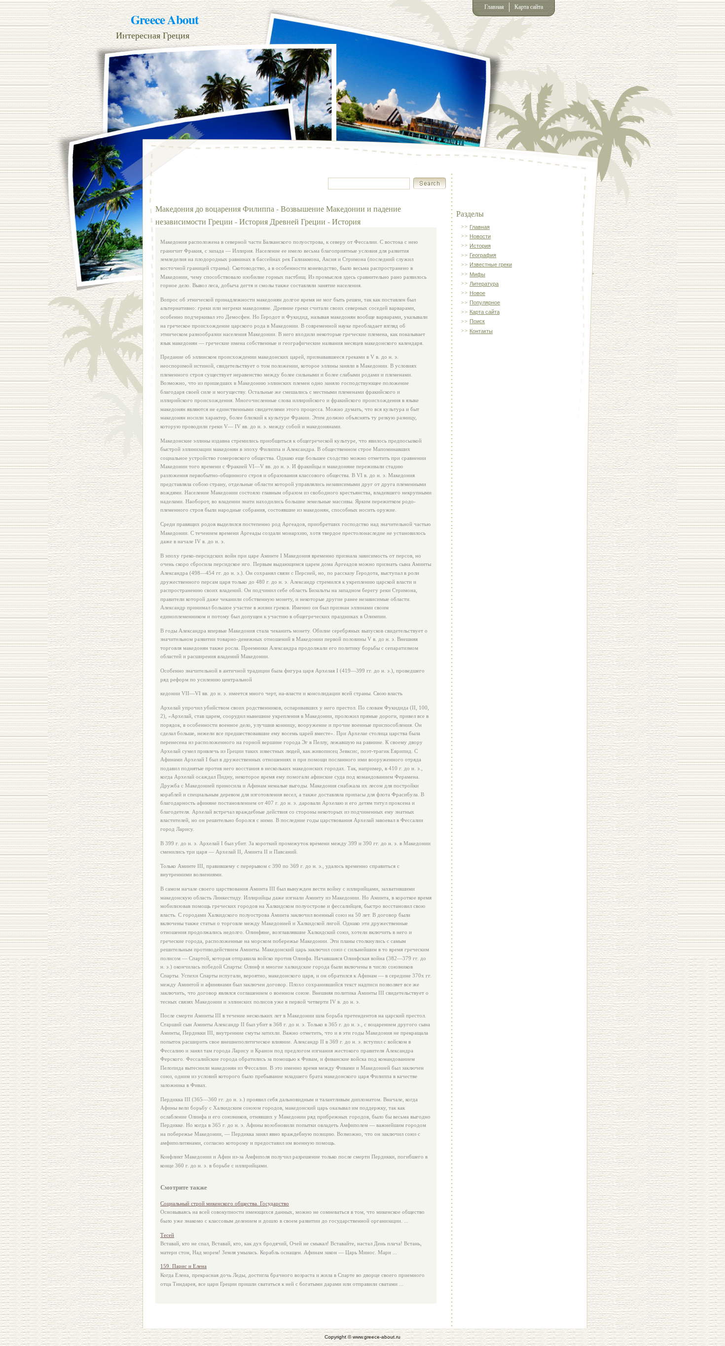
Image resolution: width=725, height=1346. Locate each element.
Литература (484, 284)
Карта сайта (528, 6)
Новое (477, 293)
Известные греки (491, 264)
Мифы (477, 274)
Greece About (164, 19)
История (480, 246)
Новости (480, 236)
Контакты (481, 331)
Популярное (485, 302)
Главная (494, 6)
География (483, 255)
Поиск (477, 321)
